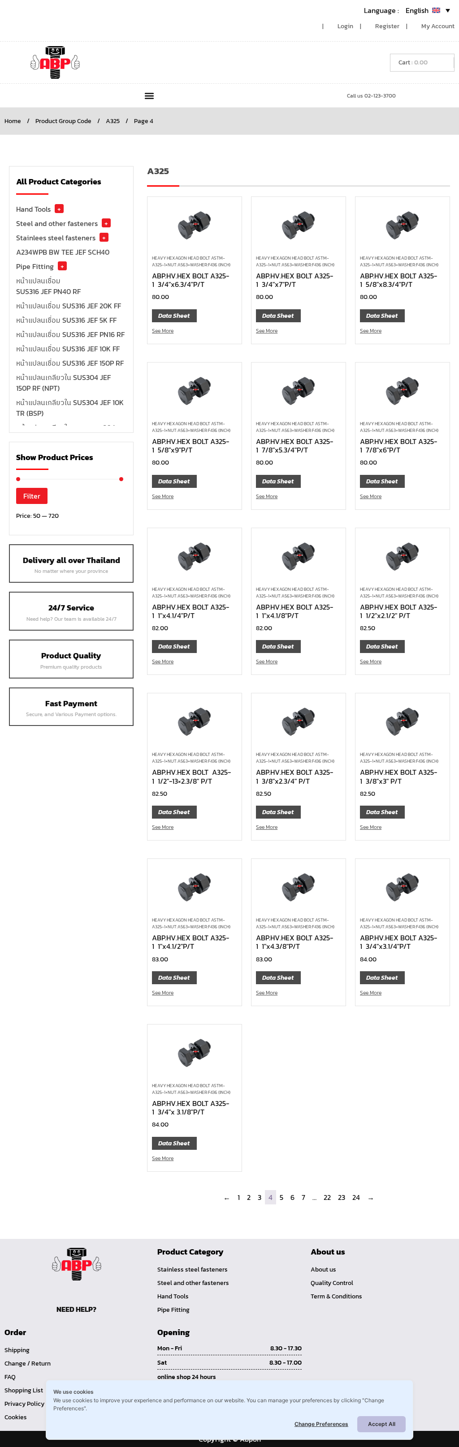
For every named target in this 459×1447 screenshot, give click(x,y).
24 (356, 1197)
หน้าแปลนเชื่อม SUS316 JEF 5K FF (66, 320)
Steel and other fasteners (57, 223)
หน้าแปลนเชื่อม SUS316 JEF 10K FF (68, 348)
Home (12, 121)
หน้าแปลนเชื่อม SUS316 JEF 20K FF (68, 305)
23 (341, 1197)
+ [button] (59, 208)
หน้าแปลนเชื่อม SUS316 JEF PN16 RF (70, 334)
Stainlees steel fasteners (55, 237)
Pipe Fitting (35, 266)
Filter (31, 496)
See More (162, 331)
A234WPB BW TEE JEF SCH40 (62, 252)
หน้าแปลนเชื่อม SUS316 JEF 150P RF (70, 363)
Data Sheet (174, 315)
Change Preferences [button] (321, 1424)
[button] (149, 95)
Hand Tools (33, 209)
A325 (113, 121)
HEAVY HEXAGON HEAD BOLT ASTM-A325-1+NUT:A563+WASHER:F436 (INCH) (191, 261)
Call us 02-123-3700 (371, 96)
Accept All (381, 1424)
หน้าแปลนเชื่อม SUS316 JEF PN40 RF (48, 286)
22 (327, 1197)
